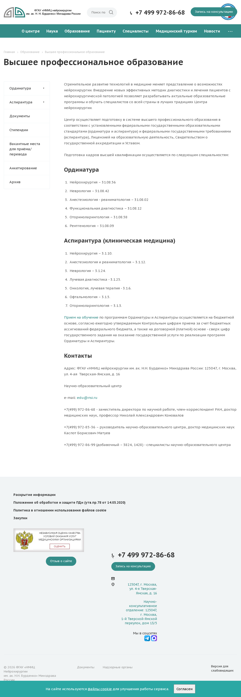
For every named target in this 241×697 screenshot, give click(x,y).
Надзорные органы (118, 667)
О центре (31, 31)
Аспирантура (20, 102)
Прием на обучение (81, 317)
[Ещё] (230, 31)
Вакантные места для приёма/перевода (24, 149)
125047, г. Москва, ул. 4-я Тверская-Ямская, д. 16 (142, 588)
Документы (19, 116)
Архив (14, 182)
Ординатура (20, 88)
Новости (212, 31)
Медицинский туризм (176, 31)
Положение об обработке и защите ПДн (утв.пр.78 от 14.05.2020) (69, 502)
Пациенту (106, 31)
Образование (77, 31)
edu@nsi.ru (87, 397)
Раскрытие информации (34, 495)
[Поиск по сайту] (111, 12)
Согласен (185, 689)
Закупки (20, 518)
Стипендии (18, 130)
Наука (52, 31)
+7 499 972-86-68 (160, 12)
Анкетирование (23, 168)
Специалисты (136, 31)
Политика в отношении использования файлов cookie (59, 510)
